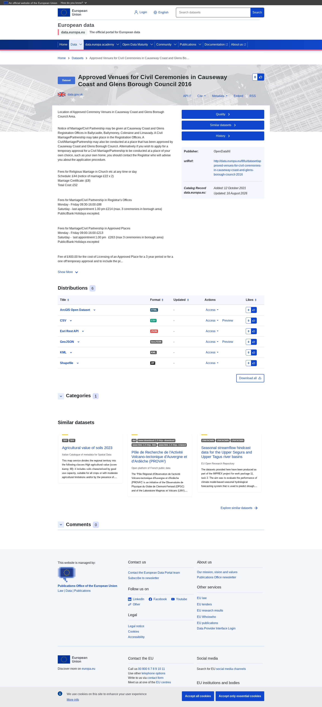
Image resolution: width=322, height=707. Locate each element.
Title (63, 299)
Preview (227, 341)
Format (155, 299)
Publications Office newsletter (216, 577)
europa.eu (88, 668)
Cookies (133, 631)
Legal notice (136, 626)
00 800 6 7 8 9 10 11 (151, 668)
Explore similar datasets (239, 508)
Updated (179, 299)
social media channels (231, 668)
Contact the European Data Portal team (154, 572)
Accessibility (136, 637)
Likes (249, 299)
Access (210, 309)
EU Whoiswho (206, 616)
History (220, 135)
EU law (202, 598)
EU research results (210, 610)
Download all (248, 378)
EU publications (207, 623)
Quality (220, 114)
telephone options (153, 673)
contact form (155, 677)
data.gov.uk (75, 94)
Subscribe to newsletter (143, 578)
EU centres (163, 682)
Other (136, 604)
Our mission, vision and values (217, 572)
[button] (74, 2)
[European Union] (91, 659)
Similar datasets (220, 125)
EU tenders (204, 604)
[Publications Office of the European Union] (91, 573)
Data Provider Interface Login (216, 628)
